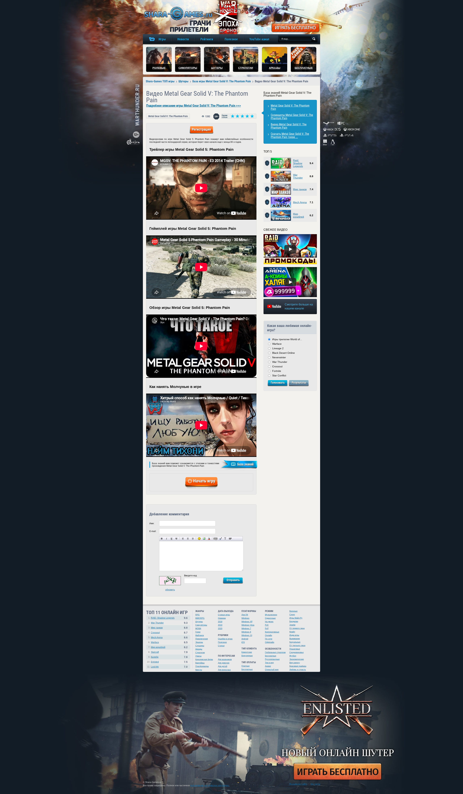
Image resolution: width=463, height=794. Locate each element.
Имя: (151, 523)
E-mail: (152, 531)
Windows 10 (246, 635)
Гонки (197, 632)
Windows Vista (247, 625)
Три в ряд (269, 663)
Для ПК (244, 615)
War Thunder (298, 176)
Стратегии (200, 652)
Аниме (268, 666)
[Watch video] (290, 249)
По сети (268, 639)
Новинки (222, 618)
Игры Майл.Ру (295, 618)
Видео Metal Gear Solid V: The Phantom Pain (289, 126)
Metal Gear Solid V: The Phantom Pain (168, 116)
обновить (170, 589)
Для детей (222, 666)
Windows (245, 618)
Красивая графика (297, 666)
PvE (267, 625)
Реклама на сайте (298, 784)
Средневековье (296, 652)
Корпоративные (272, 632)
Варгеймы (200, 663)
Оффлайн (269, 642)
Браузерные (247, 655)
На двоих (269, 621)
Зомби (292, 625)
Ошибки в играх (225, 639)
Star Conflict (279, 375)
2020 (220, 628)
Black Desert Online (283, 352)
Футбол (292, 656)
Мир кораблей (298, 215)
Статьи (221, 646)
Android (244, 639)
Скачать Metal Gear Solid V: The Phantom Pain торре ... (290, 135)
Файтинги (199, 635)
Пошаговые (294, 649)
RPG (197, 615)
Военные (293, 611)
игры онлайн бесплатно (177, 13)
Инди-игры (294, 635)
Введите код (190, 575)
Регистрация (201, 129)
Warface (277, 343)
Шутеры (199, 621)
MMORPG (200, 618)
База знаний (245, 464)
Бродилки (293, 621)
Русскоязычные (272, 659)
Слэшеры (199, 646)
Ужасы (198, 656)
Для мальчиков (225, 659)
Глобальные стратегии (275, 652)
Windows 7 (246, 628)
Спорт (292, 614)
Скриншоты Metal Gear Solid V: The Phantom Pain (292, 116)
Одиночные (270, 618)
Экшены (199, 642)
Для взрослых (224, 670)
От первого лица (297, 628)
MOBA (198, 628)
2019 (220, 625)
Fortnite (276, 370)
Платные (245, 666)
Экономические (296, 659)
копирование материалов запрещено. (210, 785)
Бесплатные (247, 669)
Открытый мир (272, 669)
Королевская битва (204, 659)
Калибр (154, 657)
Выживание (294, 638)
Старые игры (224, 615)
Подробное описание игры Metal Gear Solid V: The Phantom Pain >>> (193, 105)
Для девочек (223, 663)
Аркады (198, 649)
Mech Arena (300, 202)
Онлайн (268, 635)
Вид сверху (294, 663)
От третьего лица (297, 645)
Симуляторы (201, 625)
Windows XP (246, 621)
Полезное (222, 642)
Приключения (201, 639)
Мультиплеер (271, 615)
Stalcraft (155, 652)
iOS (243, 642)
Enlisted (155, 662)
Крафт (292, 632)
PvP (267, 628)
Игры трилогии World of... (287, 339)
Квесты (198, 670)
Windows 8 (246, 632)
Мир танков (300, 189)
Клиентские (246, 652)
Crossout (277, 366)
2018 (220, 621)
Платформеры (202, 666)
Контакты (315, 784)
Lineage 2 (278, 348)
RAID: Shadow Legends (163, 618)
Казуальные (294, 642)
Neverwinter (279, 357)
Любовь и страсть (297, 669)
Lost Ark (155, 667)
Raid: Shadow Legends (298, 163)
